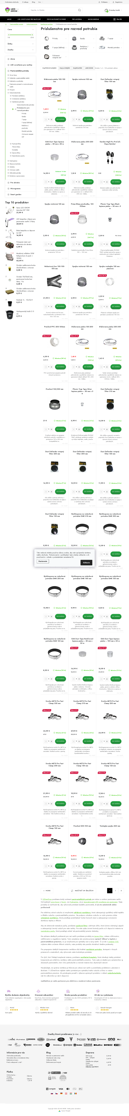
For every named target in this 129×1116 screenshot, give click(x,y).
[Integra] (78, 1039)
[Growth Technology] (58, 1039)
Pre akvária (15, 182)
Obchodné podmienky (14, 1055)
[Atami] (121, 1045)
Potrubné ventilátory (18, 96)
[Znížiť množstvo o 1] (46, 119)
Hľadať (79, 10)
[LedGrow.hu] (71, 1093)
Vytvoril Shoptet (65, 1111)
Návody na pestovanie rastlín (55, 1055)
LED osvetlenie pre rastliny (21, 65)
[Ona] (108, 1039)
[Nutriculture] (31, 1045)
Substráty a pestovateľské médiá (19, 78)
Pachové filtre (16, 144)
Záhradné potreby (15, 173)
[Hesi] (68, 1039)
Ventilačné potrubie (18, 102)
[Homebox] (61, 1045)
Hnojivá (12, 90)
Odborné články (51, 1060)
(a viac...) (77, 1034)
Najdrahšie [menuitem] (77, 68)
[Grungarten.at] (66, 1093)
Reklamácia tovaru (12, 1060)
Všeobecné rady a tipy (53, 1058)
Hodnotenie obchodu (12, 2)
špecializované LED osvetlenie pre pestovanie (101, 902)
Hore (48, 891)
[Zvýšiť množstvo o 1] (51, 119)
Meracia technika (15, 164)
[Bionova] (28, 1039)
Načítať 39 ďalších (84, 891)
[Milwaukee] (98, 1039)
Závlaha (12, 167)
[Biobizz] (111, 1045)
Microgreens (15, 188)
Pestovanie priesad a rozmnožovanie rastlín (21, 85)
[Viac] (117, 19)
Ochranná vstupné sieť (27, 135)
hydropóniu (74, 902)
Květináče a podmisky (16, 81)
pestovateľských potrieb (81, 899)
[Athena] (18, 1039)
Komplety (15, 150)
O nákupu (25, 2)
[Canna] (91, 1045)
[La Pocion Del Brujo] (88, 1039)
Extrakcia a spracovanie (17, 176)
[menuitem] (10, 19)
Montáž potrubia (27, 131)
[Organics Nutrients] (21, 1045)
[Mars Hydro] (41, 1045)
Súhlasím (86, 563)
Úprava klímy (16, 153)
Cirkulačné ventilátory (19, 99)
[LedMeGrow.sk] (52, 1093)
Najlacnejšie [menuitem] (65, 68)
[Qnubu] (10, 1045)
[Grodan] (81, 1045)
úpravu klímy (98, 936)
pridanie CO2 (113, 942)
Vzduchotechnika (15, 93)
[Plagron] (118, 1039)
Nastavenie (42, 561)
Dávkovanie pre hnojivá (53, 1062)
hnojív (64, 902)
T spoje (24, 120)
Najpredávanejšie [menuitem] (49, 68)
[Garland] (48, 1039)
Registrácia (118, 2)
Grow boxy (13, 75)
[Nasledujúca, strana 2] (115, 890)
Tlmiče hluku (16, 147)
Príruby (24, 113)
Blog (33, 2)
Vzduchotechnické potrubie (25, 105)
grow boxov (55, 902)
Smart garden (15, 194)
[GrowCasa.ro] (75, 1093)
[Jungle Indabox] (51, 1045)
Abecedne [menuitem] (89, 68)
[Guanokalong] (71, 1045)
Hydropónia (13, 161)
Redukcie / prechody (25, 127)
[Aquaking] (8, 1039)
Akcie (12, 59)
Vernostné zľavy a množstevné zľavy (18, 1058)
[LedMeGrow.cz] (57, 1093)
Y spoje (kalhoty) (27, 123)
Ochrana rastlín (14, 170)
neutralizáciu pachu (48, 931)
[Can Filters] (38, 1039)
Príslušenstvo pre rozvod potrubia (23, 109)
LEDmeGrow (47, 899)
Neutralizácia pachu (18, 156)
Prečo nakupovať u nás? (14, 1062)
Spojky (24, 116)
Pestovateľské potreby (19, 71)
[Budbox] (101, 1045)
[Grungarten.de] (61, 1093)
